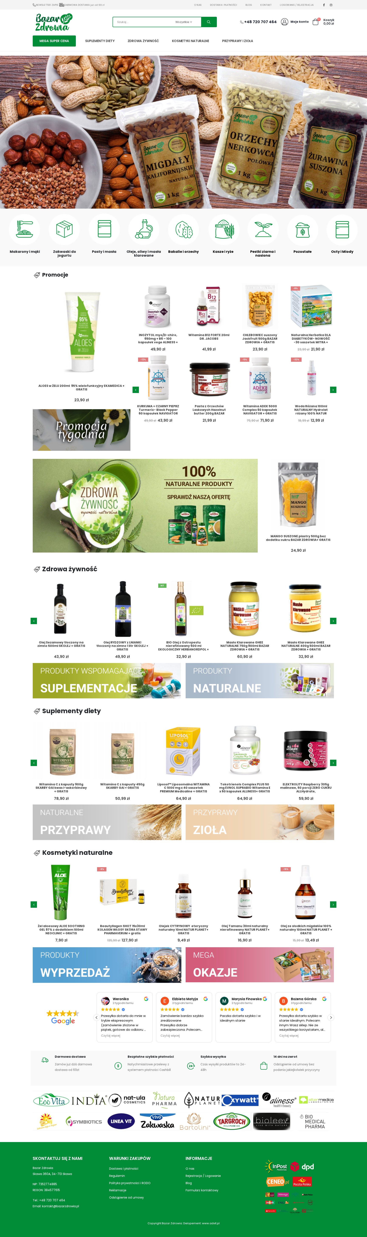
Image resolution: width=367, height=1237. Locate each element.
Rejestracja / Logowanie (203, 1176)
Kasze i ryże (223, 251)
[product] (81, 332)
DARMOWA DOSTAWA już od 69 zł (84, 5)
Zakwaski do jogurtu (64, 253)
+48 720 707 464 (52, 1200)
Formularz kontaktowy (202, 1190)
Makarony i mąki (25, 251)
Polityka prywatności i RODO (130, 1183)
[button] (177, 204)
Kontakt (265, 5)
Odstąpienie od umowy (126, 1197)
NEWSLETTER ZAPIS (47, 5)
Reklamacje (117, 1190)
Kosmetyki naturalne (190, 41)
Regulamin (117, 1176)
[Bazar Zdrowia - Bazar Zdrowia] (54, 22)
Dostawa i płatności (223, 5)
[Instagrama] (331, 5)
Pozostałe (303, 251)
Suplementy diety (100, 41)
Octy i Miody (342, 251)
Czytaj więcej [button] (110, 1036)
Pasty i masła (104, 251)
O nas (198, 5)
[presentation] (136, 390)
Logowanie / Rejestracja (296, 5)
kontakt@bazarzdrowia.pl (60, 1206)
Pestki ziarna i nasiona (262, 253)
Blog (249, 5)
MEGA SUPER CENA (54, 41)
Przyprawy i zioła (237, 41)
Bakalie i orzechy (183, 251)
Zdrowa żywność (143, 41)
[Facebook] (324, 5)
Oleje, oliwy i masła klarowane (144, 253)
